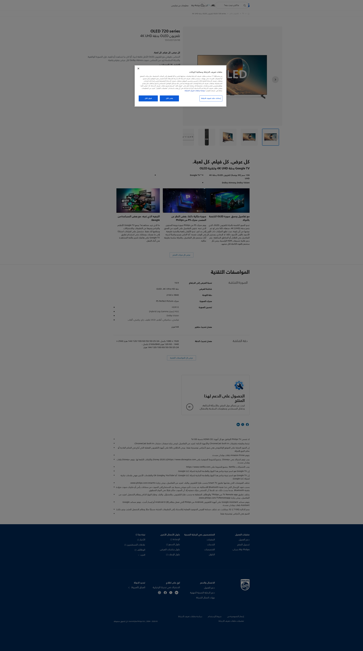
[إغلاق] (138, 68)
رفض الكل (169, 98)
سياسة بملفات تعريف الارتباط (195, 90)
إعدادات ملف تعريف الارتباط (211, 98)
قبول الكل (148, 98)
